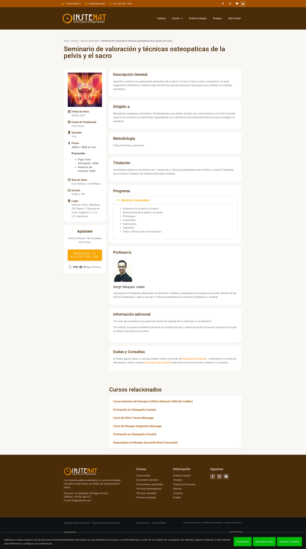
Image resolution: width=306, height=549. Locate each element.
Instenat (161, 18)
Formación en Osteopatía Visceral (135, 434)
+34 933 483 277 (82, 496)
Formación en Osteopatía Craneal (134, 409)
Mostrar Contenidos (135, 200)
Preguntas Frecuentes (194, 358)
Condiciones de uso (192, 522)
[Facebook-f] (222, 3)
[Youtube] (237, 3)
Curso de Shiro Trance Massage (133, 417)
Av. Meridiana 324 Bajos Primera (91, 493)
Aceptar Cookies (289, 541)
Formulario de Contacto (158, 362)
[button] (85, 255)
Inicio (66, 41)
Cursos (176, 18)
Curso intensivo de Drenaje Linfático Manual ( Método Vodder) (153, 401)
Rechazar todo (264, 541)
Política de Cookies (232, 522)
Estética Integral (197, 18)
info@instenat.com (81, 500)
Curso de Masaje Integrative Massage (137, 426)
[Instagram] (230, 3)
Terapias (217, 18)
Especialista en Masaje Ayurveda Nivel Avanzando (145, 442)
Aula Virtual (234, 18)
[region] (153, 541)
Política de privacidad (212, 522)
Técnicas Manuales (89, 41)
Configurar (242, 541)
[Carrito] (243, 4)
